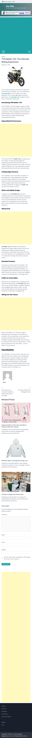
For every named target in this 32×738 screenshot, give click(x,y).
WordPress (24, 736)
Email (3, 542)
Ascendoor (11, 736)
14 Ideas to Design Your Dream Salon (12, 494)
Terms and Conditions (6, 716)
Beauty (3, 56)
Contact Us (4, 708)
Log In (3, 725)
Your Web (10, 6)
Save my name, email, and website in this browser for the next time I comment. (17, 558)
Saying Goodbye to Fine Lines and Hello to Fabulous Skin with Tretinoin (14, 426)
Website (4, 550)
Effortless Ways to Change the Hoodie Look (15, 460)
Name (4, 535)
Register (3, 722)
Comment (5, 514)
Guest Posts (4, 711)
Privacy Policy (5, 714)
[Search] (29, 52)
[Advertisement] (16, 33)
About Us (4, 706)
